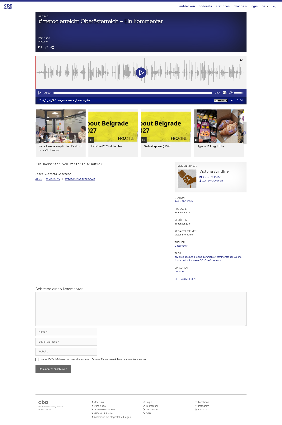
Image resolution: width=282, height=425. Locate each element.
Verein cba (99, 406)
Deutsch (179, 271)
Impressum (151, 406)
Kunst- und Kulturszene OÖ (189, 260)
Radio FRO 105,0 (184, 201)
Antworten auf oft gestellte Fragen (112, 417)
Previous (37, 133)
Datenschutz (152, 409)
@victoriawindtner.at (80, 179)
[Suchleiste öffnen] (274, 7)
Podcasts (205, 6)
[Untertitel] (225, 93)
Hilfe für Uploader (103, 413)
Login (254, 6)
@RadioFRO (53, 179)
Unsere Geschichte (104, 409)
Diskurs (189, 257)
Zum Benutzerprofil (212, 181)
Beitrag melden (185, 279)
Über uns (98, 402)
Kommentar (209, 257)
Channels (240, 6)
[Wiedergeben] (39, 93)
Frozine (198, 257)
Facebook (203, 402)
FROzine (43, 42)
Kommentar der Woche (229, 257)
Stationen (223, 6)
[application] (141, 93)
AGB (148, 413)
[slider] (133, 93)
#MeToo (179, 257)
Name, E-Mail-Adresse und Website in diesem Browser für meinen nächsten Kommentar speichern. (94, 359)
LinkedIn (202, 409)
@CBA (38, 179)
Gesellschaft (181, 246)
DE (263, 6)
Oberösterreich (212, 260)
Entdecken (187, 6)
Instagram (203, 406)
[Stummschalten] (231, 93)
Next (245, 133)
